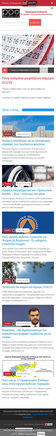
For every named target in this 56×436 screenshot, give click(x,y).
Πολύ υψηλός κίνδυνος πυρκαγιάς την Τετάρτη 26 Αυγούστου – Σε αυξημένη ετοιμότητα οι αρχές (24, 240)
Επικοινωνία (39, 424)
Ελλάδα (44, 70)
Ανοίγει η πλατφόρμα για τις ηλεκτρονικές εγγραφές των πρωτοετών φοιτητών (26, 142)
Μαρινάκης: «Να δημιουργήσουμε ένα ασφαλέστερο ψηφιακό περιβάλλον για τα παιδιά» (26, 333)
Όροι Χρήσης (29, 424)
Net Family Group (8, 414)
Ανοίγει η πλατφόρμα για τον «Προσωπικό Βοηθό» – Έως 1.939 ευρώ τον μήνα (27, 192)
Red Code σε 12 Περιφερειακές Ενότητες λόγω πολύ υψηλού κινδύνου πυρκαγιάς (25, 382)
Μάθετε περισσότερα (27, 434)
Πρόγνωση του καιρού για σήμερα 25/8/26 (27, 287)
